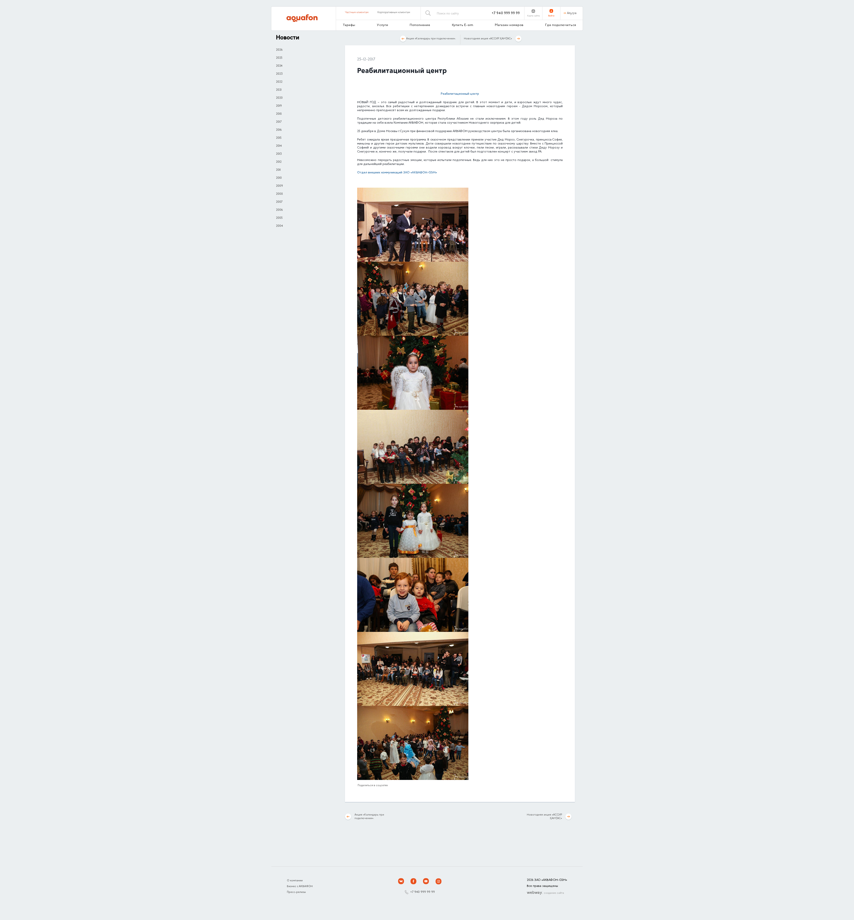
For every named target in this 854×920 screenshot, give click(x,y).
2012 (279, 162)
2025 (279, 58)
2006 (279, 210)
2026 (279, 50)
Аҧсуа (571, 13)
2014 (279, 146)
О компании (295, 880)
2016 (279, 130)
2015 (279, 138)
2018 (279, 114)
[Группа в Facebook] (413, 881)
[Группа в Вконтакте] (401, 881)
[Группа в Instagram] (438, 881)
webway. (545, 893)
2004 (279, 226)
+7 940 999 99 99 (506, 13)
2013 (279, 154)
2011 (278, 170)
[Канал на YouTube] (426, 881)
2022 (279, 82)
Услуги (382, 25)
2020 (279, 98)
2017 (279, 122)
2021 (279, 90)
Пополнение (420, 25)
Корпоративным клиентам (393, 12)
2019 (279, 106)
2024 (279, 66)
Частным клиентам (357, 12)
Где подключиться (560, 25)
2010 (279, 178)
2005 (279, 218)
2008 (279, 194)
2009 (279, 186)
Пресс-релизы (296, 892)
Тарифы (349, 25)
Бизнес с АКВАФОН (300, 886)
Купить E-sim (462, 25)
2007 (279, 202)
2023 (279, 74)
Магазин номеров (509, 25)
